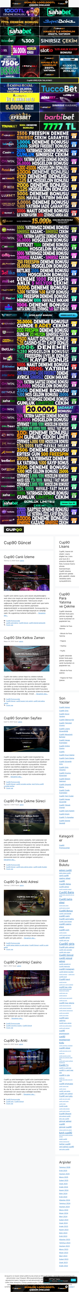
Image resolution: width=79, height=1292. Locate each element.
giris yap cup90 (64, 1119)
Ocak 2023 (63, 1263)
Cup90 (62, 752)
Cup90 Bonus (66, 910)
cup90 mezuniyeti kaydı (65, 1005)
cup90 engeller (63, 932)
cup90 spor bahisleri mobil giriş (65, 1058)
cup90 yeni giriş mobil (64, 1099)
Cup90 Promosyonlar (13, 621)
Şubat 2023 (63, 1259)
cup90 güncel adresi (65, 959)
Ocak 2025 (63, 1184)
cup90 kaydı (71, 974)
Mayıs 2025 (63, 1177)
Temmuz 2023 (64, 1243)
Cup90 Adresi (64, 707)
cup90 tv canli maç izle (66, 1071)
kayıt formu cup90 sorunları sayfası (66, 1136)
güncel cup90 (65, 1127)
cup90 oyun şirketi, (64, 1015)
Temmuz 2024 (64, 1203)
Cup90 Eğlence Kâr (66, 720)
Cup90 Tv (63, 1065)
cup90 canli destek (65, 913)
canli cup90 (64, 875)
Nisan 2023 (63, 1253)
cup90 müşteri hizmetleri (65, 1008)
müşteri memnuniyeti (64, 1141)
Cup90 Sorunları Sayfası (23, 718)
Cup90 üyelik (63, 1106)
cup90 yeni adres (64, 1091)
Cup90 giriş (10, 1101)
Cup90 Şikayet (65, 1114)
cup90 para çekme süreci (24, 867)
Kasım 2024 (63, 1190)
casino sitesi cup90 (64, 879)
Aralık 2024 (63, 1187)
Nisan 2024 (63, 1213)
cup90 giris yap (64, 940)
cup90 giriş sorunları (65, 950)
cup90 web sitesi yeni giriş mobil (66, 1080)
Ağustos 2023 (64, 1240)
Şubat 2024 (63, 1220)
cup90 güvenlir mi (65, 964)
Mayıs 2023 (63, 1249)
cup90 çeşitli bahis (64, 1101)
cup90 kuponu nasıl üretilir (65, 998)
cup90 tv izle (64, 1075)
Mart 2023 (63, 1256)
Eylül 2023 (63, 1236)
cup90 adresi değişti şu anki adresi (17, 945)
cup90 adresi (64, 887)
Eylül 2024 (63, 1197)
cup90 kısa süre (63, 1000)
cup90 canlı (64, 916)
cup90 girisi (64, 937)
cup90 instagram (66, 969)
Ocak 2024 (63, 1223)
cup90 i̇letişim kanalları (66, 972)
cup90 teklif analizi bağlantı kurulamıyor (66, 1061)
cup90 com (64, 930)
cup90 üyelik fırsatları (40, 867)
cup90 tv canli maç (65, 1068)
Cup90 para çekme (65, 1023)
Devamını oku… (42, 694)
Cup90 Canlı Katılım (66, 811)
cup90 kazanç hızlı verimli (24, 701)
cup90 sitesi (64, 1048)
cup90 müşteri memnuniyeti (66, 1010)
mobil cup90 (63, 1139)
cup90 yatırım (62, 1089)
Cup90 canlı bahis (66, 919)
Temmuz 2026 (64, 1167)
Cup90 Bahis (66, 892)
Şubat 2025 (63, 1180)
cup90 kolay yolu (63, 993)
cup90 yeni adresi (66, 1094)
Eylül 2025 (63, 1171)
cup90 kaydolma (63, 974)
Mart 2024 (63, 1217)
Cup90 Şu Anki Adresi (21, 882)
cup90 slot (61, 1053)
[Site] (39, 135)
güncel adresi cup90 (65, 1122)
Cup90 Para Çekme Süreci (24, 801)
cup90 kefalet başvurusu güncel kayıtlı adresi (65, 990)
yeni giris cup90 (64, 1149)
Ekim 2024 (63, 1194)
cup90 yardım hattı (63, 1086)
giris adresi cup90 (65, 1116)
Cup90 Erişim (64, 814)
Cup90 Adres (65, 884)
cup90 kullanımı (63, 995)
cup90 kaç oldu (65, 987)
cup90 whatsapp (66, 1084)
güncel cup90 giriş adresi (65, 1130)
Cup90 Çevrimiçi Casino (23, 962)
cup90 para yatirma (63, 1019)
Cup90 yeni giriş (66, 1096)
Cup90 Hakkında (64, 966)
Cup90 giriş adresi (66, 947)
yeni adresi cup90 (66, 1147)
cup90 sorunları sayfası (23, 784)
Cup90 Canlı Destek (65, 921)
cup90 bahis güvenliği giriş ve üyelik (66, 895)
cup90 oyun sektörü (64, 1013)
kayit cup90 (65, 1132)
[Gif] (39, 221)
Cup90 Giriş (63, 711)
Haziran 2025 (64, 1174)
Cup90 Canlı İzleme (19, 557)
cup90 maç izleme (66, 1003)
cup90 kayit (63, 977)
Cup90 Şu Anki (15, 1040)
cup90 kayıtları (63, 982)
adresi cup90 (65, 870)
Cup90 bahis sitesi (65, 901)
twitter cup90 (64, 1144)
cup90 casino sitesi (65, 925)
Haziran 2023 (64, 1246)
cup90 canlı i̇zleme (12, 623)
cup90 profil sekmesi (64, 1028)
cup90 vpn (61, 1078)
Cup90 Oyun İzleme (66, 755)
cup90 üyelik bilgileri (64, 1108)
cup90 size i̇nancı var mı (65, 1051)
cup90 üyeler (62, 1104)
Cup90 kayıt (64, 979)
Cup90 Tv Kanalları (66, 817)
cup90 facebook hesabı (65, 935)
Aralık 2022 (63, 1266)
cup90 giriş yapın (64, 952)
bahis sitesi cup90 (65, 873)
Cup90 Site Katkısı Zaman (24, 638)
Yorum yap (9, 625)
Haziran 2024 (64, 1207)
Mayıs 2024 (63, 1210)
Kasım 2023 (63, 1230)
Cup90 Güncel (23, 623)
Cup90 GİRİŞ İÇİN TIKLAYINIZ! (39, 80)
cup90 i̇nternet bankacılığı (37, 623)
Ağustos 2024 (64, 1200)
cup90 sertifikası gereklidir (66, 1045)
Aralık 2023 (63, 1226)
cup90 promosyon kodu (64, 1039)
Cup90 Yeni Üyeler (66, 796)
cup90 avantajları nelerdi (65, 889)
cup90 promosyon (64, 1032)
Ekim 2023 (63, 1233)
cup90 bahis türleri (63, 905)
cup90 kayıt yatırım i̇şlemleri (66, 984)
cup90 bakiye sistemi (64, 908)
